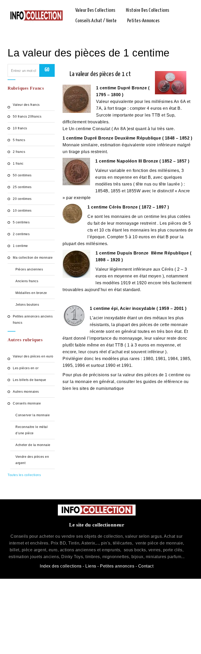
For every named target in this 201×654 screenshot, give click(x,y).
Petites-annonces (143, 20)
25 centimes (22, 187)
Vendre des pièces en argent (32, 460)
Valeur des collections (95, 10)
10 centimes (22, 210)
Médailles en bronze (31, 293)
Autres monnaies (26, 391)
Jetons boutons (27, 304)
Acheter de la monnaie (33, 445)
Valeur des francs (26, 105)
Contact (146, 566)
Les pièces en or (25, 368)
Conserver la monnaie (32, 415)
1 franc (18, 163)
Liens (90, 566)
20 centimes (22, 199)
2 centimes (21, 234)
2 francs (19, 152)
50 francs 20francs (27, 116)
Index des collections (61, 566)
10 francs (20, 128)
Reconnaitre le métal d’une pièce (31, 430)
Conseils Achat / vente (96, 20)
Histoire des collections (147, 10)
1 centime (20, 246)
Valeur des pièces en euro (33, 356)
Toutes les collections (24, 475)
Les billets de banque (29, 380)
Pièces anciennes (29, 269)
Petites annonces (117, 566)
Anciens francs (26, 281)
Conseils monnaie (27, 403)
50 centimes (22, 175)
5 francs (19, 140)
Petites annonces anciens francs (33, 320)
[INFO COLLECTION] (36, 15)
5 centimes (21, 222)
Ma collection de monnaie (33, 257)
